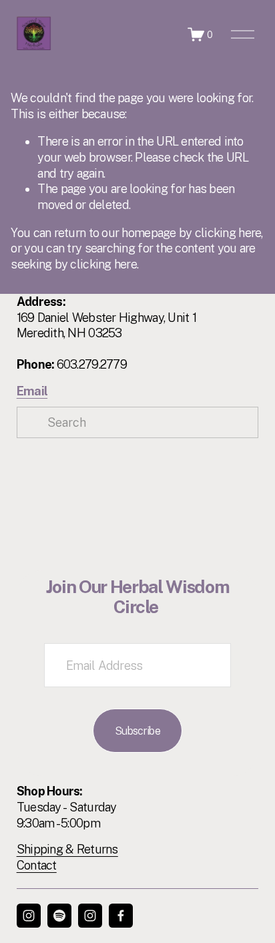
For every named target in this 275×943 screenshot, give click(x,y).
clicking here (228, 233)
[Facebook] (121, 916)
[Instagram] (29, 916)
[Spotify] (59, 916)
